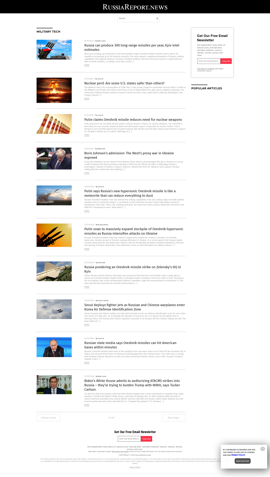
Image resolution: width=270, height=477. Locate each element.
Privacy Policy (135, 467)
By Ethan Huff (100, 263)
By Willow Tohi (100, 149)
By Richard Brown (102, 225)
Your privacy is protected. (205, 69)
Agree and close (242, 461)
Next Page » (174, 417)
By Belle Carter (100, 41)
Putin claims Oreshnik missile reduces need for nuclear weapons (133, 120)
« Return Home (48, 417)
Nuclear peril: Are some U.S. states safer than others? (124, 83)
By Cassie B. (99, 79)
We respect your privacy (120, 451)
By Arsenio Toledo (102, 300)
